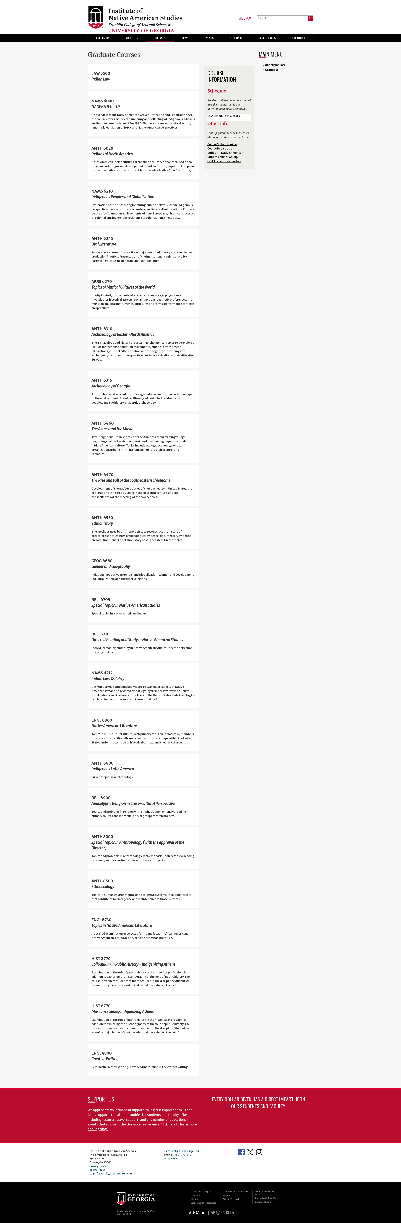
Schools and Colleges (201, 1191)
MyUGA (194, 1199)
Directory (195, 1195)
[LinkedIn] (232, 1213)
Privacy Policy (98, 1166)
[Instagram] (218, 1213)
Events (209, 38)
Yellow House (97, 1169)
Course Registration (220, 148)
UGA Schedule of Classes (223, 116)
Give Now (245, 18)
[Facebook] (208, 1213)
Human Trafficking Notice (266, 1198)
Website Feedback (231, 1199)
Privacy (226, 1195)
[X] (213, 1213)
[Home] (142, 16)
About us (132, 38)
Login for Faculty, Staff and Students (111, 1173)
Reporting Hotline (262, 1202)
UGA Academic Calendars (224, 161)
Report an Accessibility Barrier (265, 1193)
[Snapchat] (223, 1213)
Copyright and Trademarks (235, 1191)
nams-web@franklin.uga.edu (181, 1151)
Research (236, 38)
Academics (102, 38)
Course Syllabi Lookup (222, 144)
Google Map (171, 1158)
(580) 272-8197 (183, 1154)
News (185, 38)
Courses (159, 38)
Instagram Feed (259, 1152)
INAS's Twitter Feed (250, 1152)
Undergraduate (275, 65)
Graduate (272, 70)
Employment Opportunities (203, 1203)
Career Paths (267, 38)
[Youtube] (227, 1213)
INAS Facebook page (241, 1152)
